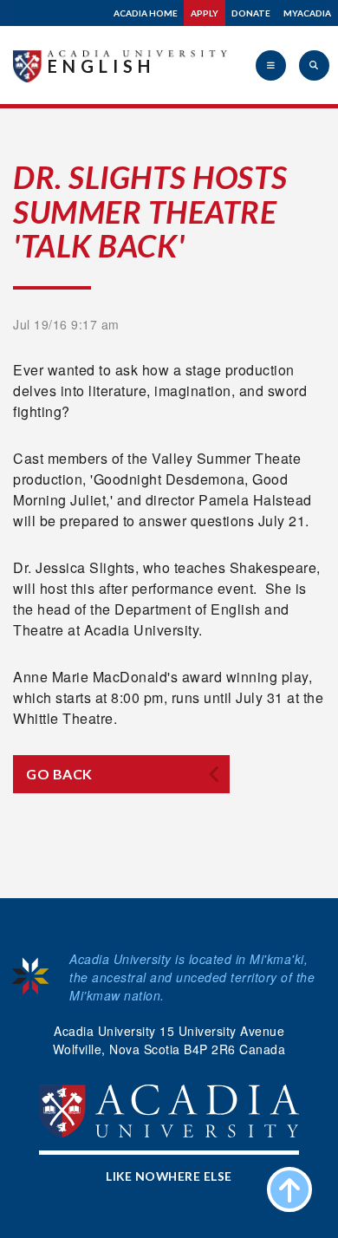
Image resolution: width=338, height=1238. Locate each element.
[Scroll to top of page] (289, 1189)
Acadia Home (146, 13)
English (101, 65)
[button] (271, 65)
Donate (250, 13)
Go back (59, 774)
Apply (204, 13)
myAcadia (307, 13)
